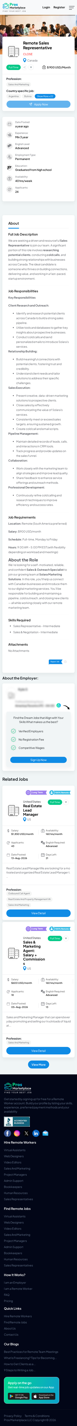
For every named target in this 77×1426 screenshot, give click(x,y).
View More (39, 1064)
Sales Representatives (18, 1199)
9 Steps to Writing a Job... (20, 1370)
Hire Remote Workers (20, 1142)
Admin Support (13, 1180)
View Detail (38, 913)
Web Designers (14, 1156)
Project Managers (15, 1174)
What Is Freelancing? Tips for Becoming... (30, 1358)
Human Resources (16, 1193)
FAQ (6, 1294)
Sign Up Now (38, 760)
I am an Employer (15, 1282)
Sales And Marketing (17, 1168)
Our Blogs (11, 1344)
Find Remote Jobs (17, 1208)
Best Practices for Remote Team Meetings (31, 1351)
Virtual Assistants (14, 1150)
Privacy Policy (13, 1415)
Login (46, 7)
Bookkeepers (13, 1186)
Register (59, 7)
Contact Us (11, 1334)
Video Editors (12, 1162)
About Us (10, 1328)
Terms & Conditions (37, 1415)
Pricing (8, 1301)
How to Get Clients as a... (20, 1364)
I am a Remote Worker (18, 1288)
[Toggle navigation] (72, 7)
